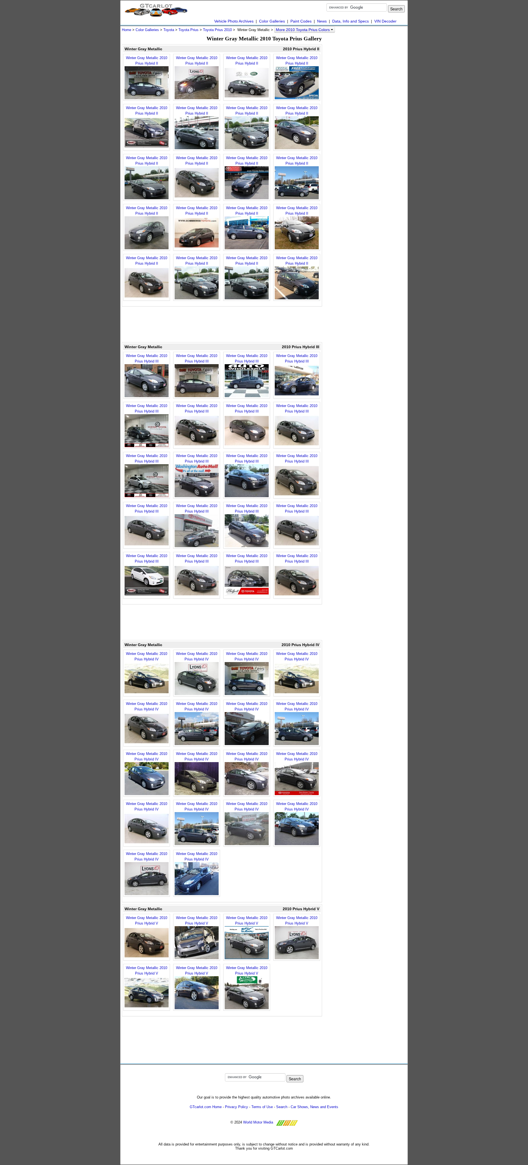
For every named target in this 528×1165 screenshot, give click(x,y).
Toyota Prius (188, 30)
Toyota (168, 30)
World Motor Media (258, 1122)
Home (126, 30)
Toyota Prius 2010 (217, 30)
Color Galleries (272, 21)
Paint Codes (301, 21)
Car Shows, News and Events (314, 1107)
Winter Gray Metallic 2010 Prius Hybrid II (146, 60)
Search (281, 1107)
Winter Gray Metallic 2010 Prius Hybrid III (146, 358)
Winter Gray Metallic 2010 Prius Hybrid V (146, 920)
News (322, 21)
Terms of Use (262, 1107)
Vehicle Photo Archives (234, 21)
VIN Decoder (385, 21)
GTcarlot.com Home (206, 1107)
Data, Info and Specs (350, 21)
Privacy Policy (236, 1107)
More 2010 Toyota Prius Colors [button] (303, 29)
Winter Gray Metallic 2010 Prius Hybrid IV (146, 656)
